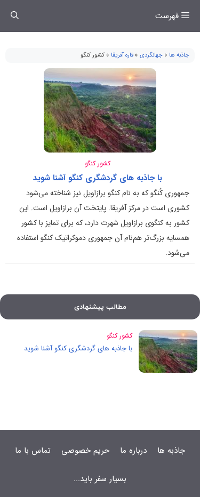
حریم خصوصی (85, 450)
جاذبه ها (179, 55)
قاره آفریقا (122, 55)
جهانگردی (151, 55)
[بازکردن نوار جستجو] (14, 16)
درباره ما (133, 450)
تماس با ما (33, 450)
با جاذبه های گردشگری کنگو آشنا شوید (97, 178)
